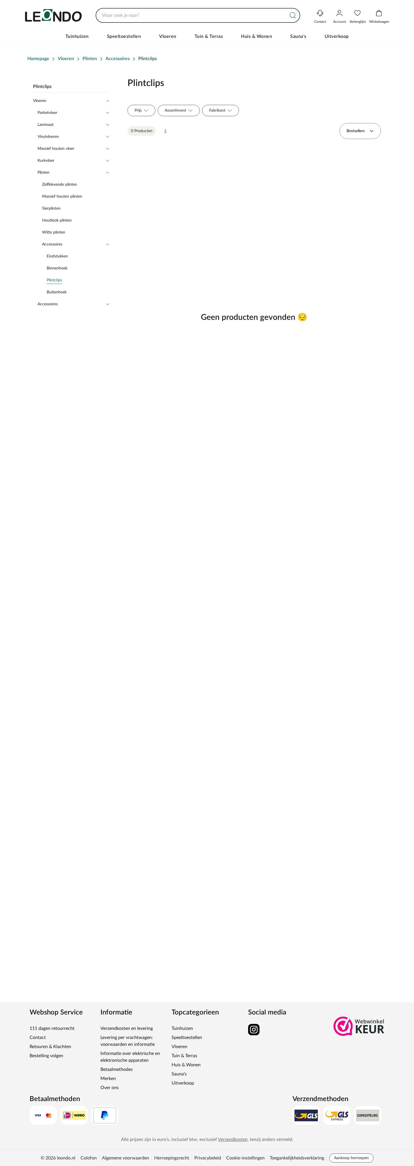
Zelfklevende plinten (59, 185)
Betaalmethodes (116, 1069)
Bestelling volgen (46, 1056)
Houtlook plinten (57, 220)
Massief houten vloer (56, 149)
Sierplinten (51, 208)
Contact (38, 1037)
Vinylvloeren (48, 137)
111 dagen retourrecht (52, 1028)
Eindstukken (57, 256)
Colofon (89, 1158)
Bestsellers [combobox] (356, 131)
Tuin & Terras (209, 36)
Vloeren (167, 36)
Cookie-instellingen (245, 1158)
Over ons (109, 1087)
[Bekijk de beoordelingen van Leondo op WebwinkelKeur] (359, 1026)
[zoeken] (292, 15)
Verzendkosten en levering (126, 1028)
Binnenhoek (57, 268)
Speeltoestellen (124, 36)
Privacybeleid (207, 1158)
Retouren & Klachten (50, 1046)
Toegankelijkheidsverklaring (297, 1158)
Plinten (44, 173)
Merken (108, 1078)
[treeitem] (78, 280)
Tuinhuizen (77, 36)
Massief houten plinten (62, 197)
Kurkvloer (46, 161)
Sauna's (298, 36)
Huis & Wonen (256, 36)
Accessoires (52, 244)
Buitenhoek (57, 292)
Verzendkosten (233, 1139)
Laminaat (45, 125)
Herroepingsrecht (171, 1158)
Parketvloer (47, 113)
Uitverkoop (337, 36)
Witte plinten (53, 232)
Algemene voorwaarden (125, 1158)
